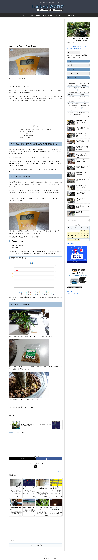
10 (88, 233)
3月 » (72, 243)
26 (72, 239)
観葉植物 (22, 432)
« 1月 (68, 243)
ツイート (69, 265)
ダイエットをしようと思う (27, 131)
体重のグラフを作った (28, 135)
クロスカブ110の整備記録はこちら (76, 46)
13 (75, 235)
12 (72, 235)
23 (84, 237)
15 (81, 235)
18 (68, 237)
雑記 (11, 432)
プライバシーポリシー (47, 555)
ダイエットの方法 (27, 133)
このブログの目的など (73, 293)
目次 (34, 126)
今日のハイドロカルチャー (27, 137)
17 (88, 235)
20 (75, 237)
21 (78, 237)
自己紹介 (69, 291)
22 (81, 237)
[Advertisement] (35, 34)
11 (68, 235)
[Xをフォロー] (35, 466)
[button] (88, 220)
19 (72, 237)
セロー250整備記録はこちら (74, 48)
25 (68, 239)
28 (78, 239)
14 (78, 235)
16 (84, 235)
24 (88, 237)
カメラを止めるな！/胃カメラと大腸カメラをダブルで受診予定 (36, 129)
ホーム (40, 555)
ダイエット (17, 432)
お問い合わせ (56, 555)
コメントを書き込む (36, 545)
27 (75, 239)
